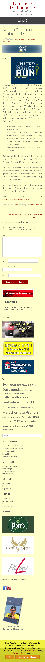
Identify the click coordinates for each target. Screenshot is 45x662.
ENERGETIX (7, 393)
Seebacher (27, 417)
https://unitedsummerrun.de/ (16, 199)
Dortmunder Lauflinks (10, 466)
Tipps (36, 417)
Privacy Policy (32, 650)
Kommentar (7, 235)
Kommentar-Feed (8, 504)
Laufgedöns (35, 398)
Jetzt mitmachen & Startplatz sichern (16, 446)
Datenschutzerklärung (27, 657)
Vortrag (29, 426)
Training (22, 421)
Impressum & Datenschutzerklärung (15, 579)
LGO (21, 403)
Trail (15, 420)
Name (5, 261)
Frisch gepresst (8, 473)
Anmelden (6, 498)
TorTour (7, 421)
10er (32, 205)
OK (10, 657)
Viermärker (21, 426)
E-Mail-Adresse (8, 267)
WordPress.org (8, 506)
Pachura (32, 412)
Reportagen (6, 489)
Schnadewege (15, 417)
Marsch (22, 413)
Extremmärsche (18, 393)
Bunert (32, 384)
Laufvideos (11, 402)
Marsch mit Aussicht (9, 456)
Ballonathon (16, 384)
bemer (25, 385)
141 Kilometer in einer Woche (13, 448)
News (16, 205)
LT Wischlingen (26, 407)
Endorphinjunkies (26, 390)
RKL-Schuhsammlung (11, 215)
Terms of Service (19, 653)
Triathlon (5, 426)
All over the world (9, 471)
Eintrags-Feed (7, 501)
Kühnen (27, 397)
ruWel (4, 417)
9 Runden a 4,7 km (9, 451)
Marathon (10, 412)
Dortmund (38, 205)
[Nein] (42, 651)
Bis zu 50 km (7, 454)
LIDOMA (27, 403)
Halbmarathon (12, 397)
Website (5, 276)
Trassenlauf (31, 421)
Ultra (13, 425)
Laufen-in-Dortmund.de (22, 5)
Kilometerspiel (7, 469)
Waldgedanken (7, 429)
